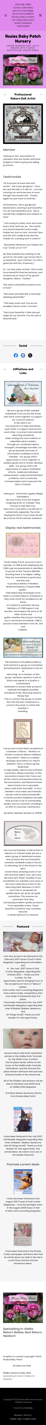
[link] (40, 15)
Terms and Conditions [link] (23, 1419)
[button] (5, 15)
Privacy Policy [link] (23, 1415)
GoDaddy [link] (28, 1408)
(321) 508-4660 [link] (23, 4)
